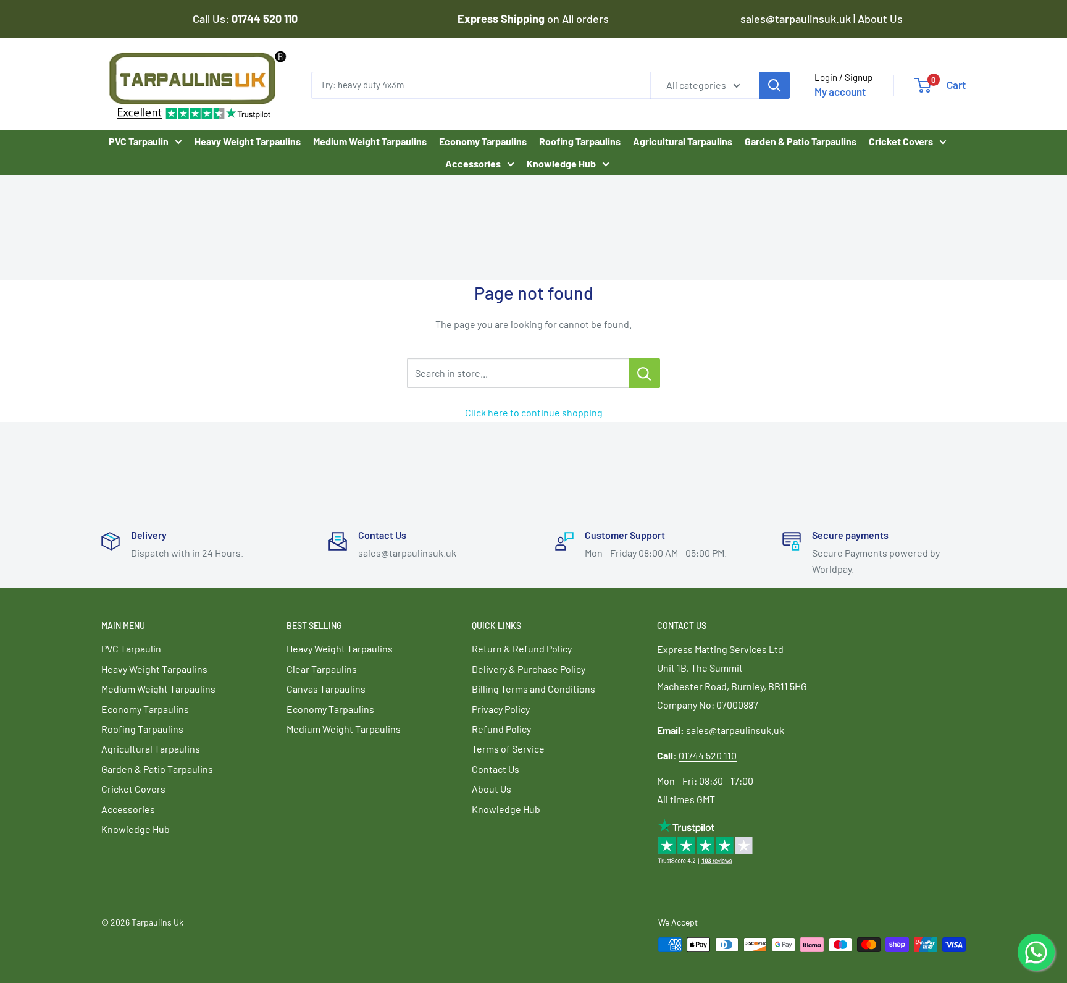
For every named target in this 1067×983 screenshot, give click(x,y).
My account (840, 91)
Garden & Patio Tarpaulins (800, 141)
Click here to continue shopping (534, 412)
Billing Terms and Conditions (533, 688)
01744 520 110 (708, 755)
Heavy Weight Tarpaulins (248, 141)
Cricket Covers (901, 141)
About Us (880, 18)
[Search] (774, 84)
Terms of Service (508, 748)
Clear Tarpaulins (322, 669)
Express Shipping (502, 18)
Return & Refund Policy (522, 648)
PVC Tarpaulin (139, 141)
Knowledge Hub (561, 163)
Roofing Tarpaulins (580, 141)
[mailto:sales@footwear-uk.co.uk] (685, 730)
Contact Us (495, 769)
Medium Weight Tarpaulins (370, 141)
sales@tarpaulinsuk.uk (735, 730)
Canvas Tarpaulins (326, 688)
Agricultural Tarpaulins (682, 141)
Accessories (473, 163)
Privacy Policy (501, 709)
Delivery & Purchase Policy (528, 669)
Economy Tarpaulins (483, 141)
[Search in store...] (644, 373)
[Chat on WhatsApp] (1036, 952)
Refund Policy (501, 729)
